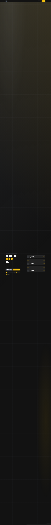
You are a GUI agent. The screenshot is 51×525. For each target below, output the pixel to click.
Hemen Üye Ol (9, 269)
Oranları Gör (17, 269)
